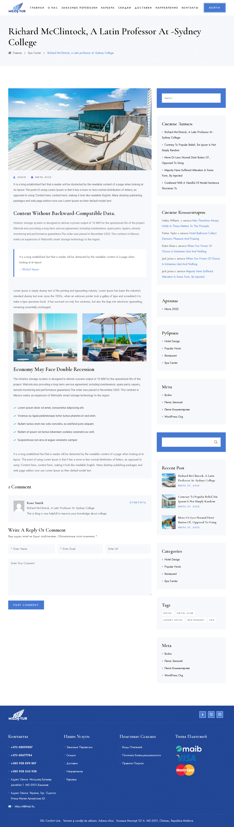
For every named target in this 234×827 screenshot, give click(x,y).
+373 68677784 (21, 755)
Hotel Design (172, 341)
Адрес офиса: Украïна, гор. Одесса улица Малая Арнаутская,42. (33, 795)
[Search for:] (191, 98)
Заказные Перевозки (79, 747)
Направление (167, 7)
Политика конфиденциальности (141, 755)
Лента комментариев (177, 409)
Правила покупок (133, 763)
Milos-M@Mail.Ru (25, 806)
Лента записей (173, 402)
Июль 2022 (43, 177)
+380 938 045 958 (24, 771)
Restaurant (170, 356)
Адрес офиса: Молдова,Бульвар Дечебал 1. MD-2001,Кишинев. (31, 782)
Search (216, 442)
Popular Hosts (172, 348)
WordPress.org (173, 417)
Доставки (143, 7)
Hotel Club (185, 613)
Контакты (190, 7)
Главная (37, 7)
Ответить (138, 502)
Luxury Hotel (173, 620)
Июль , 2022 (189, 485)
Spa (212, 620)
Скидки (124, 7)
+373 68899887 (22, 747)
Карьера (108, 7)
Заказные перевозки (79, 7)
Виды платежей (132, 747)
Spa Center (34, 53)
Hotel (167, 613)
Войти (168, 395)
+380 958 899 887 (23, 763)
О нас (53, 7)
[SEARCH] (216, 98)
